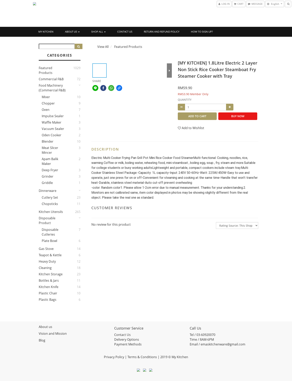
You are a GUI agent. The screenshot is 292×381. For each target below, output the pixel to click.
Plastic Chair (48, 293)
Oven (45, 109)
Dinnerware (47, 191)
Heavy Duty (47, 261)
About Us (71, 31)
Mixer (46, 97)
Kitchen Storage (51, 274)
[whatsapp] (111, 88)
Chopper (48, 103)
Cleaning (45, 268)
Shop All (97, 31)
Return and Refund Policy (161, 31)
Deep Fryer (50, 170)
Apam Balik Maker (50, 161)
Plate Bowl (49, 241)
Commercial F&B (51, 79)
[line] (95, 88)
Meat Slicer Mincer (50, 150)
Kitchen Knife (48, 287)
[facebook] (103, 88)
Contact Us (124, 31)
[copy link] (119, 88)
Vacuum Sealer (53, 129)
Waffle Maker (51, 122)
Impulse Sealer (53, 116)
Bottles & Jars (49, 280)
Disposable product (47, 220)
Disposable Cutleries (50, 232)
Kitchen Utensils (51, 212)
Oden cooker (51, 135)
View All (103, 46)
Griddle (47, 183)
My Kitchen (45, 31)
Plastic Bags (47, 299)
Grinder (47, 176)
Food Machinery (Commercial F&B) (52, 87)
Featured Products (45, 70)
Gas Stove (46, 249)
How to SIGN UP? (202, 31)
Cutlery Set (50, 197)
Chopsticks (50, 204)
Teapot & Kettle (50, 255)
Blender (47, 141)
